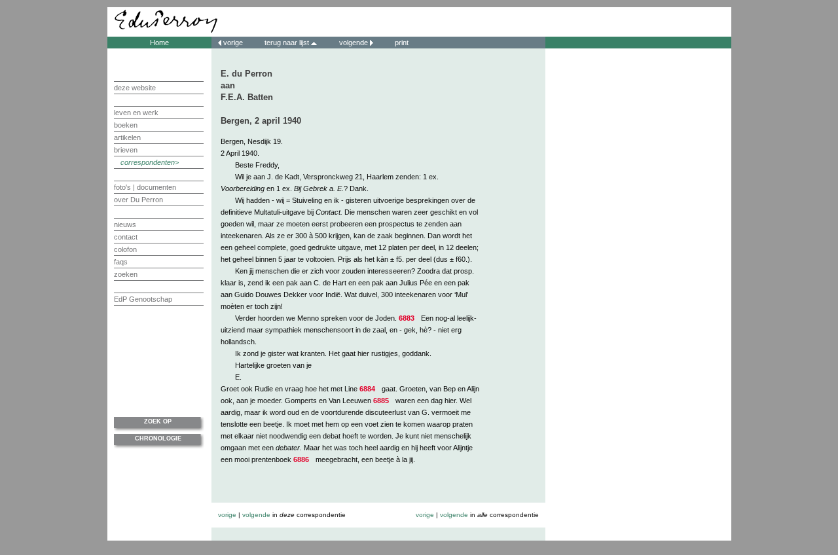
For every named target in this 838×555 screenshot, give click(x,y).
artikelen (127, 137)
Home (159, 42)
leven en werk (136, 112)
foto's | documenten (145, 187)
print (401, 42)
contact (125, 237)
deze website (135, 88)
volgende (353, 42)
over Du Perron (138, 200)
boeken (125, 125)
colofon (125, 249)
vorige (233, 42)
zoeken (125, 274)
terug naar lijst (287, 42)
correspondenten (147, 162)
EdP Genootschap (143, 299)
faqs (121, 262)
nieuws (125, 224)
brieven (125, 150)
